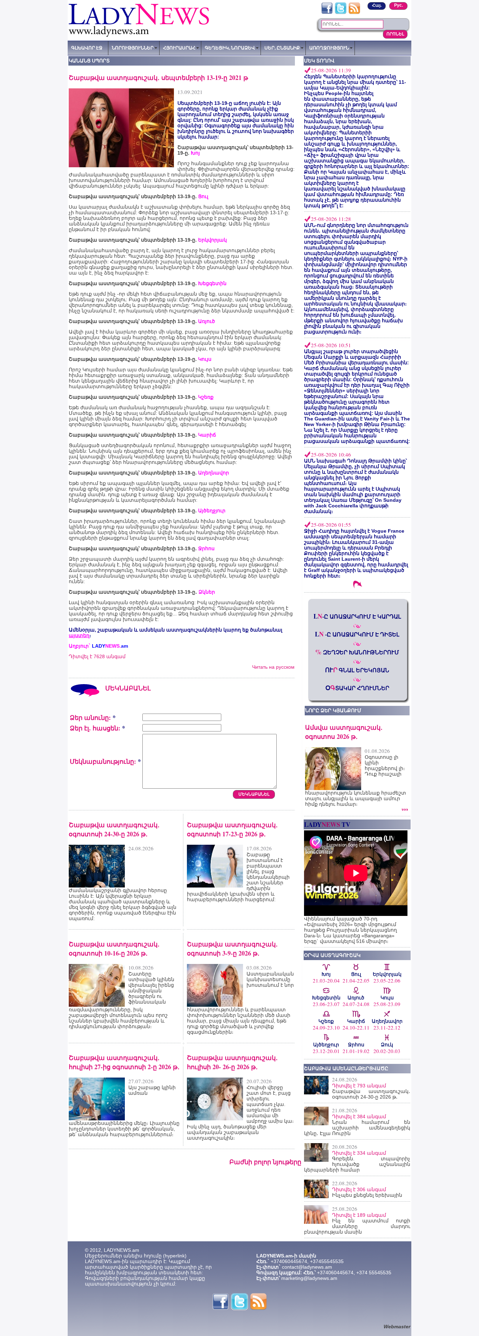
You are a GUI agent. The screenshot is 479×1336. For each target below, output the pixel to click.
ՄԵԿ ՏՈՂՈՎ (319, 60)
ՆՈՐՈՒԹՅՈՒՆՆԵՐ (133, 48)
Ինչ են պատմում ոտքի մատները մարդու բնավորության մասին (357, 1226)
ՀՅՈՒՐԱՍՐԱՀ (179, 48)
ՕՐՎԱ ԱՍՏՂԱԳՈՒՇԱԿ (332, 955)
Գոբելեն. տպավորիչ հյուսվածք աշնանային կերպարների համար (357, 1164)
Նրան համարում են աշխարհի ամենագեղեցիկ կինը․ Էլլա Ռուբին (357, 1127)
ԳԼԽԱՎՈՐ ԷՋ (86, 48)
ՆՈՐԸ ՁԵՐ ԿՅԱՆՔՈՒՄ (333, 710)
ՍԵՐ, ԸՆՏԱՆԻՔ (282, 48)
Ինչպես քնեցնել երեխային (367, 1195)
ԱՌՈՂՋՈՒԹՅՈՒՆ (329, 48)
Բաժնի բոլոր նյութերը (265, 1161)
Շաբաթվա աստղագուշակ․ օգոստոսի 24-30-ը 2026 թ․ (371, 1094)
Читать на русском (273, 667)
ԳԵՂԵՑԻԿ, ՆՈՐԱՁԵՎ (230, 48)
